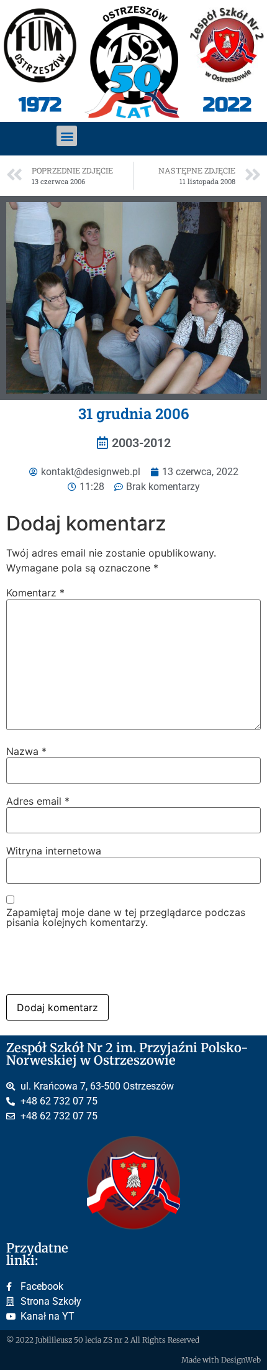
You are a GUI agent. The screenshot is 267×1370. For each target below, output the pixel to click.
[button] (67, 136)
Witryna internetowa (53, 851)
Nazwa (26, 751)
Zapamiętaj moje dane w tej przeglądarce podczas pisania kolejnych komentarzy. (125, 917)
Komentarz (35, 593)
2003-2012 (141, 442)
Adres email (38, 801)
